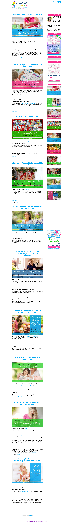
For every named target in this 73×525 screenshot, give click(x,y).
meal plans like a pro (34, 45)
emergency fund (20, 385)
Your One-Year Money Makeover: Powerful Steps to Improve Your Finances (27, 253)
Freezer (20, 510)
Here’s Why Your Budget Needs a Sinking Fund (27, 358)
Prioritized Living (19, 5)
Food (22, 510)
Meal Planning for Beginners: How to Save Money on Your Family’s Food (27, 459)
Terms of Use (33, 521)
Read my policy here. (28, 141)
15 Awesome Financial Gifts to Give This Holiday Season (27, 164)
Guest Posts (19, 454)
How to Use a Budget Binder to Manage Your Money (27, 65)
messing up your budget (16, 396)
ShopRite (18, 341)
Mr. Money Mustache (16, 444)
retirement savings (28, 385)
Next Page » (31, 515)
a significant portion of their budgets (33, 336)
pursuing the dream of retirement (32, 437)
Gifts (18, 158)
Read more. (54, 31)
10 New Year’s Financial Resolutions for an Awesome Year (27, 207)
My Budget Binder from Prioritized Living (27, 103)
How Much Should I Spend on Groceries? (27, 14)
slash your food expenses (24, 491)
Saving (18, 510)
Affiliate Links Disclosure (43, 521)
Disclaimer (37, 521)
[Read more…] (19, 57)
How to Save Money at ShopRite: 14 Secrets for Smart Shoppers (27, 311)
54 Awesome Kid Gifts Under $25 (27, 116)
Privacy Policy (28, 521)
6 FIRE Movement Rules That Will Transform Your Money (27, 403)
